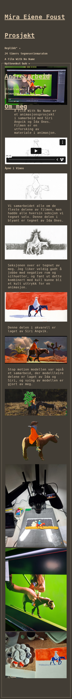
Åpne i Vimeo (14, 168)
